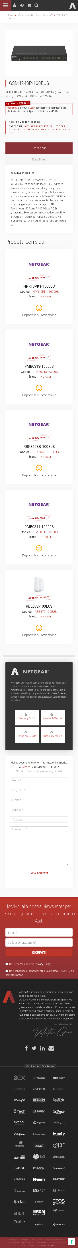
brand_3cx (19, 1077)
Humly (59, 1134)
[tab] (39, 148)
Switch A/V (48, 15)
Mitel (39, 1168)
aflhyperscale (19, 1089)
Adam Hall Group (59, 1077)
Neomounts (59, 1168)
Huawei (59, 1224)
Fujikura (19, 1134)
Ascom (39, 1089)
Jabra (39, 1145)
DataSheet (39, 159)
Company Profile (26, 718)
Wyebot (39, 1224)
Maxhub (19, 1168)
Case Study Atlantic (52, 736)
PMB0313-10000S (39, 366)
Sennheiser (59, 1201)
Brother (59, 1100)
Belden (39, 1100)
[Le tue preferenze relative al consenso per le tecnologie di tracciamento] (71, 1241)
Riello (19, 1201)
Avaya (19, 1100)
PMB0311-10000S (39, 527)
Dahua (59, 1111)
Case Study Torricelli (52, 718)
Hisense (39, 1134)
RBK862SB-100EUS (39, 446)
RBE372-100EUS (39, 606)
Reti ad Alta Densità (27, 736)
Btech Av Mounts (19, 1111)
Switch (56, 129)
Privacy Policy (43, 964)
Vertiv (39, 1122)
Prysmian (19, 1190)
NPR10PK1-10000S (39, 286)
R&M (39, 1213)
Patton (59, 1179)
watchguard (59, 1213)
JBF (59, 1145)
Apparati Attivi (41, 126)
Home (11, 15)
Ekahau (19, 1122)
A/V (19, 15)
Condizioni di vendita (47, 1246)
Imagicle (19, 1145)
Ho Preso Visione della (30, 964)
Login (32, 108)
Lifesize (59, 1156)
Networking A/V (32, 15)
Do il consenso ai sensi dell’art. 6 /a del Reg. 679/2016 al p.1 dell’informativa (41, 973)
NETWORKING (17, 129)
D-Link (39, 1111)
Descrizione (39, 148)
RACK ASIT (39, 1190)
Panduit (39, 1179)
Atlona (59, 1089)
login (37, 254)
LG (39, 1156)
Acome (39, 1077)
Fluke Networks (59, 1122)
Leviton (19, 1156)
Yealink (19, 1224)
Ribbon (59, 1190)
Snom (19, 1213)
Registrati (12, 108)
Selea (39, 1201)
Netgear (59, 126)
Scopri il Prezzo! (18, 103)
